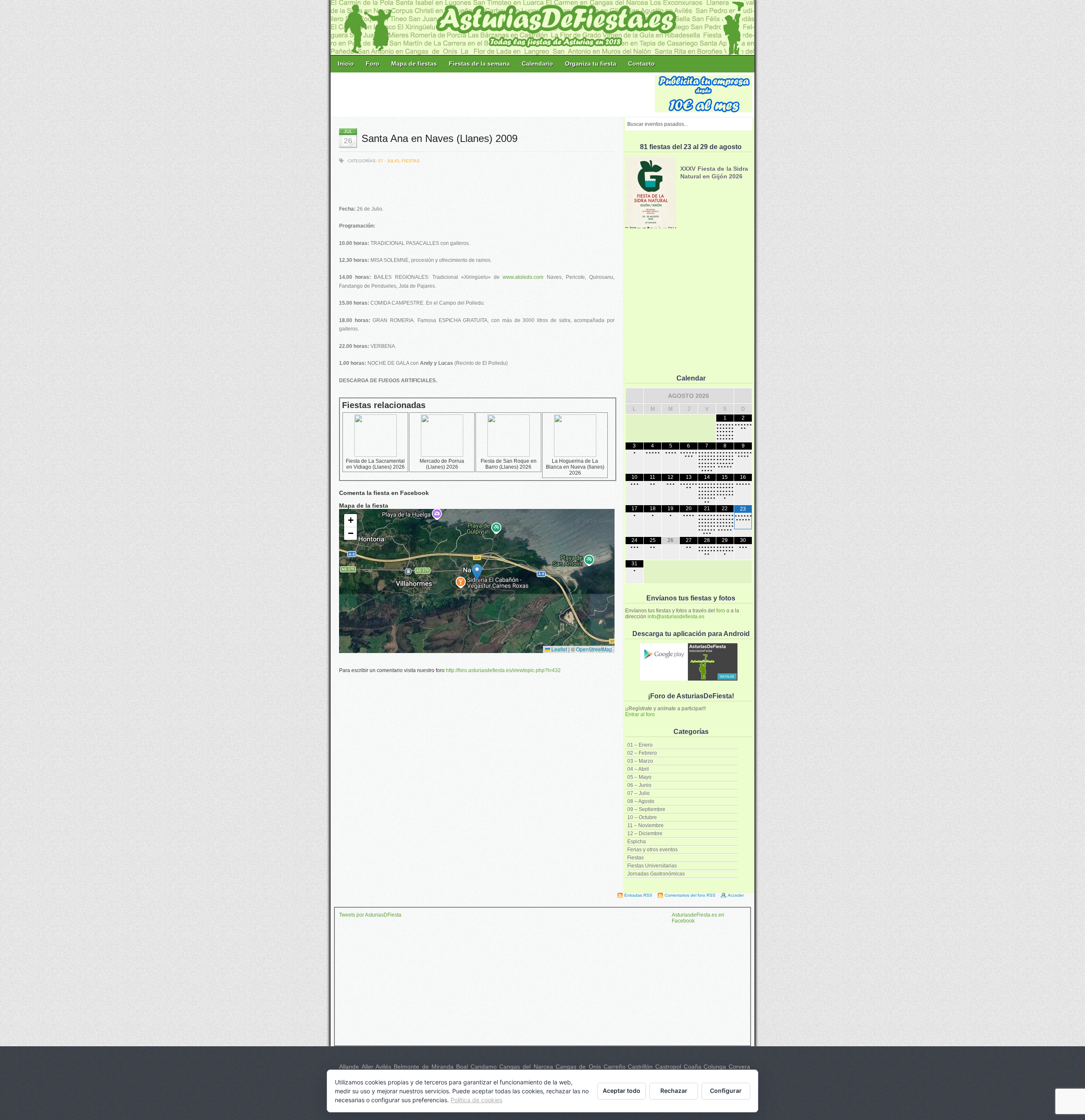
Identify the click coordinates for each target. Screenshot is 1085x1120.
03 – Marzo (640, 761)
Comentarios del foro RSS (690, 895)
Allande (349, 1066)
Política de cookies (476, 1099)
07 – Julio (638, 793)
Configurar (726, 1090)
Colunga (715, 1066)
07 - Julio (388, 160)
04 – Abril (638, 769)
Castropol (668, 1066)
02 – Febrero (642, 753)
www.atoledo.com (523, 277)
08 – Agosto (640, 801)
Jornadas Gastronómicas (656, 874)
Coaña (692, 1066)
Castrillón (640, 1066)
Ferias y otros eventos (652, 850)
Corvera (739, 1066)
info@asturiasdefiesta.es (676, 617)
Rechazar (673, 1090)
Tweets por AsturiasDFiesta (370, 915)
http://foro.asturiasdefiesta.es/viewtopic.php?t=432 (503, 670)
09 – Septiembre (646, 809)
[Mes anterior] (634, 395)
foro (720, 611)
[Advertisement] (493, 94)
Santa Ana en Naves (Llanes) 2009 (439, 138)
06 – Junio (639, 785)
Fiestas (635, 858)
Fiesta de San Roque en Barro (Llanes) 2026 (509, 464)
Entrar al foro (640, 714)
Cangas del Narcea (526, 1066)
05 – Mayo (639, 777)
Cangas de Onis (578, 1066)
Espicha (636, 842)
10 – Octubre (642, 817)
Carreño (615, 1066)
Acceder (736, 895)
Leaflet (558, 649)
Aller (367, 1066)
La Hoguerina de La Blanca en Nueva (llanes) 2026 (575, 467)
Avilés (383, 1066)
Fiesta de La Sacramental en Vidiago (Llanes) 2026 (375, 464)
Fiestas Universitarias (652, 866)
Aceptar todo (621, 1090)
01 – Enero (640, 745)
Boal (462, 1066)
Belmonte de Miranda (423, 1066)
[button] (477, 572)
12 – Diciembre (644, 834)
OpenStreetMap (594, 649)
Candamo (483, 1066)
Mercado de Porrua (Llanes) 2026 (442, 464)
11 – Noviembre (645, 825)
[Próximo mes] (743, 395)
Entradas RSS (638, 895)
